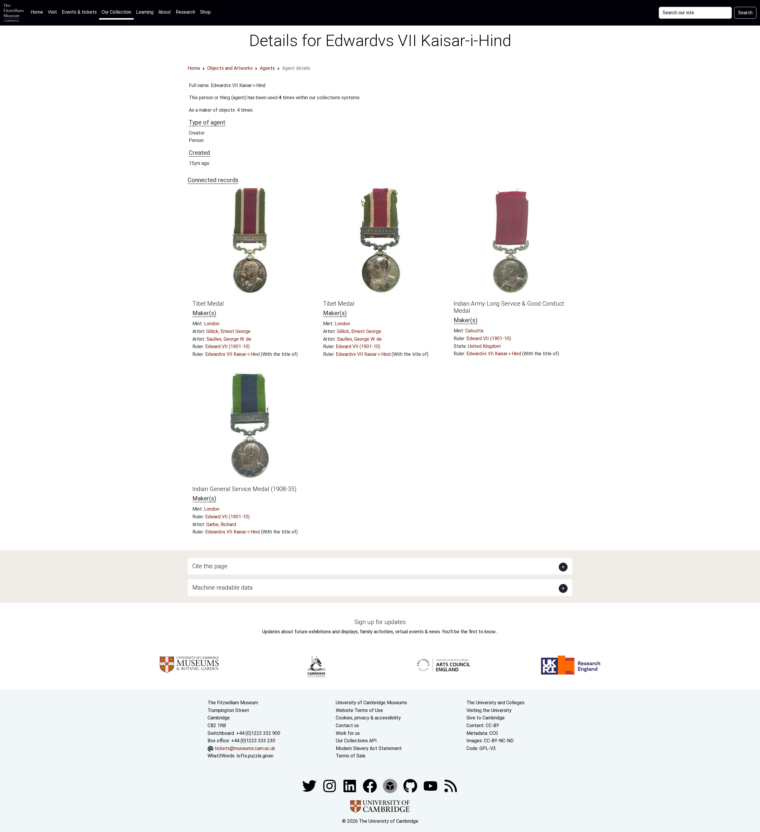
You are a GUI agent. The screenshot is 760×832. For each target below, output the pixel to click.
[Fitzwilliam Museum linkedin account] (370, 785)
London (211, 323)
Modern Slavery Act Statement (369, 748)
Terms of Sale (350, 756)
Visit (52, 12)
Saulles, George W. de (228, 339)
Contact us (347, 725)
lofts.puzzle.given (255, 756)
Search (745, 12)
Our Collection (116, 12)
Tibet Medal (208, 303)
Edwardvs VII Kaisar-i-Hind (233, 354)
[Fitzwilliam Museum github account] (411, 785)
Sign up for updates (380, 622)
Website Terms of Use (359, 710)
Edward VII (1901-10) (227, 346)
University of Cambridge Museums (371, 702)
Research (185, 12)
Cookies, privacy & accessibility (368, 718)
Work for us (348, 733)
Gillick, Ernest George (228, 331)
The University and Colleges (495, 702)
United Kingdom (484, 346)
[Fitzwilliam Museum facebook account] (350, 785)
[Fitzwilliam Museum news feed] (450, 785)
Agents (267, 68)
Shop (205, 12)
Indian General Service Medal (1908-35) (244, 488)
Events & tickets (79, 12)
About (164, 12)
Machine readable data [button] (222, 587)
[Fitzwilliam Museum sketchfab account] (391, 785)
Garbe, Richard (221, 524)
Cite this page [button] (209, 566)
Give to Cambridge (485, 718)
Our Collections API (356, 740)
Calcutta (474, 331)
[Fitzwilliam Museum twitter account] (310, 785)
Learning (144, 12)
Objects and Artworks (230, 68)
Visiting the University (489, 710)
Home (38, 12)
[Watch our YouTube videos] (431, 785)
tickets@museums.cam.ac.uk (245, 748)
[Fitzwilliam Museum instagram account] (330, 785)
